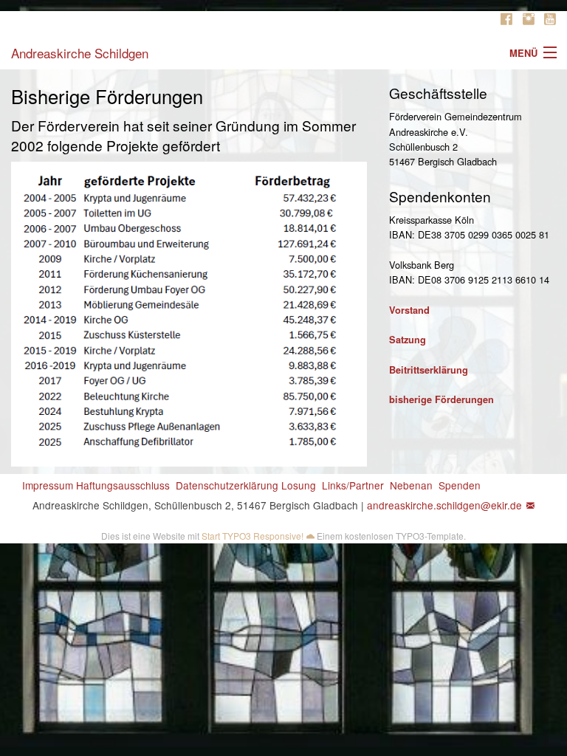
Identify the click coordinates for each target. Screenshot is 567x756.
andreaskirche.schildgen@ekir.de (444, 505)
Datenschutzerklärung (227, 485)
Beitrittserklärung (428, 370)
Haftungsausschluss (123, 485)
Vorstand (409, 310)
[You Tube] (550, 19)
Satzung (407, 339)
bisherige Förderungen (441, 399)
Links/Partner (353, 485)
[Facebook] (506, 19)
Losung (298, 485)
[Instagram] (529, 19)
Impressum (47, 485)
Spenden (460, 485)
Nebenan (411, 485)
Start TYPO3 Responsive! (252, 535)
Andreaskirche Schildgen (79, 53)
